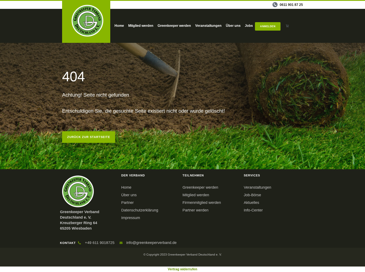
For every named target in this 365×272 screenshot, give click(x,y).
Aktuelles (251, 202)
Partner (127, 202)
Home (119, 25)
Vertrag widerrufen (182, 269)
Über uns (233, 25)
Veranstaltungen (208, 25)
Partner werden (195, 210)
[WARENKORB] (287, 26)
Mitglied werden (140, 25)
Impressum (130, 218)
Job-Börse (252, 195)
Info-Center (253, 210)
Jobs (249, 25)
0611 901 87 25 (291, 5)
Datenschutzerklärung (139, 210)
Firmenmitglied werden (201, 202)
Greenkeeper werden (174, 25)
